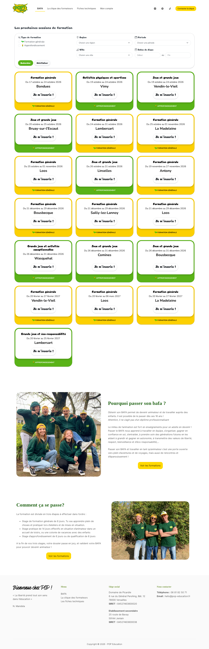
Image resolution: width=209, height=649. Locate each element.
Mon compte (106, 8)
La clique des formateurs (60, 8)
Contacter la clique (186, 8)
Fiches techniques (86, 8)
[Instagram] (155, 8)
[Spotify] (162, 8)
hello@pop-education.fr (177, 596)
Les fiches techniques (72, 601)
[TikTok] (170, 8)
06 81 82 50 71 (179, 592)
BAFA (40, 8)
